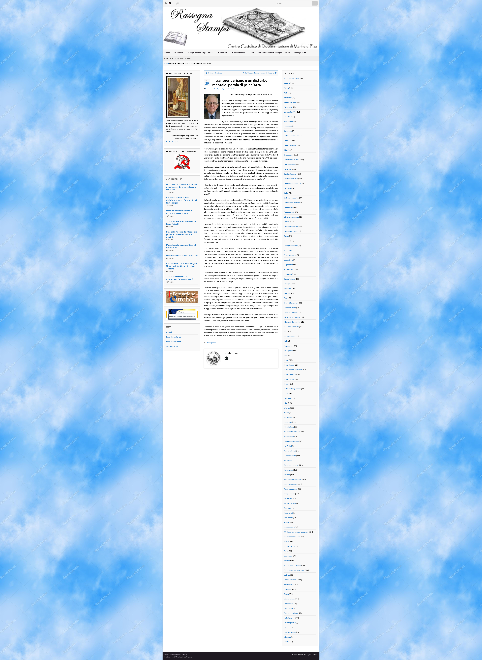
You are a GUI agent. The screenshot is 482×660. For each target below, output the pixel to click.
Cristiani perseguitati (292, 183)
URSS (286, 627)
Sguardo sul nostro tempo (294, 570)
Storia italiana (289, 599)
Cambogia (288, 131)
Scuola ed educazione (292, 565)
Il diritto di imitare (215, 73)
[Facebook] (174, 3)
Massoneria (288, 417)
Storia (286, 594)
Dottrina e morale (291, 226)
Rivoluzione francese (292, 537)
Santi (286, 551)
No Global (288, 446)
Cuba (286, 193)
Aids (286, 93)
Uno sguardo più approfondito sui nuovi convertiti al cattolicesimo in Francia (182, 187)
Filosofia (287, 293)
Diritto (286, 222)
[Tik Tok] (169, 3)
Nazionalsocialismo (291, 441)
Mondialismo (289, 427)
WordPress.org (172, 346)
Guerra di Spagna (290, 312)
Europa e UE (289, 269)
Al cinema (288, 97)
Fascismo (287, 288)
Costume (287, 169)
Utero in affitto (290, 632)
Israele (286, 384)
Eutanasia (288, 274)
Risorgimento (289, 527)
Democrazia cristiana (292, 202)
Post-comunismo (290, 489)
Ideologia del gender (221, 89)
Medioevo (288, 422)
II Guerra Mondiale (291, 327)
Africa (286, 88)
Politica (287, 475)
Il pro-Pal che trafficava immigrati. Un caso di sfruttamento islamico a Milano (182, 266)
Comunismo (288, 155)
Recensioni (288, 513)
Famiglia (287, 284)
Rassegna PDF (300, 52)
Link (252, 52)
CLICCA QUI (172, 141)
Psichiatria (231, 89)
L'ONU (286, 393)
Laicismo (287, 398)
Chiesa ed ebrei (290, 145)
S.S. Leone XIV (289, 546)
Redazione (209, 89)
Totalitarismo (289, 618)
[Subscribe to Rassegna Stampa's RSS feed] (165, 3)
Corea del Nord (290, 164)
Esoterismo (288, 260)
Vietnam (287, 637)
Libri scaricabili (238, 52)
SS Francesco (289, 584)
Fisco (286, 298)
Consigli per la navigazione (199, 52)
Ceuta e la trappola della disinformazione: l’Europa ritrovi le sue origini (181, 200)
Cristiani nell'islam (291, 179)
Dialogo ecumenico (291, 217)
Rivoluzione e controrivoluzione (296, 532)
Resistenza (288, 518)
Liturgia (287, 408)
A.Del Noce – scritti (291, 78)
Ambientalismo (290, 102)
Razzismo (287, 508)
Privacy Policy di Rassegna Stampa (274, 52)
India (286, 341)
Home (167, 52)
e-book (287, 241)
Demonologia (289, 212)
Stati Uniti (288, 589)
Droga (286, 236)
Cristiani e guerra (290, 174)
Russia (286, 541)
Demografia (288, 207)
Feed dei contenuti (173, 337)
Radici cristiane (290, 503)
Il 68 (285, 331)
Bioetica (287, 117)
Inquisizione (288, 346)
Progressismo (289, 494)
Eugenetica (288, 265)
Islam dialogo (289, 365)
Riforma (287, 522)
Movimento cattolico (292, 432)
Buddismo (288, 126)
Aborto (287, 83)
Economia (288, 250)
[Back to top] (476, 654)
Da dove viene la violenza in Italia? (182, 255)
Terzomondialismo (291, 613)
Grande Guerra (290, 308)
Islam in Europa (290, 374)
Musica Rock (289, 436)
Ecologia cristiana (291, 245)
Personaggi (288, 470)
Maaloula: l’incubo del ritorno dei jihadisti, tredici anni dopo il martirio (181, 234)
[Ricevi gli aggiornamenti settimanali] (177, 3)
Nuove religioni (290, 451)
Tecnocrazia (288, 603)
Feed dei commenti (173, 342)
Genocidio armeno (291, 303)
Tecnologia (288, 608)
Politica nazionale (290, 484)
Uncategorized (290, 623)
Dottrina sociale (290, 231)
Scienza (287, 561)
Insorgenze (288, 350)
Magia (286, 413)
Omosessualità (290, 455)
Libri (285, 403)
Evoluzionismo (289, 279)
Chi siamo (178, 52)
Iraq (285, 355)
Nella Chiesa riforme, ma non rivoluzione (258, 73)
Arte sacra (288, 107)
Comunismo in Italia (291, 160)
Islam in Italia (289, 379)
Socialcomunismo (290, 580)
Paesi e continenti (291, 465)
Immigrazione (289, 336)
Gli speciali (222, 52)
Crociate (287, 188)
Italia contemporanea (292, 389)
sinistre (287, 575)
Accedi (169, 332)
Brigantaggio (289, 121)
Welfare (287, 642)
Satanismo (288, 556)
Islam (286, 360)
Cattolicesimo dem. (291, 136)
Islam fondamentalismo (293, 370)
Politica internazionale (292, 479)
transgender (212, 343)
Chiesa (286, 140)
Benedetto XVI (290, 112)
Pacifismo (288, 460)
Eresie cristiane (290, 255)
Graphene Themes (185, 657)
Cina (286, 150)
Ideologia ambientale (292, 317)
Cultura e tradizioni (291, 198)
